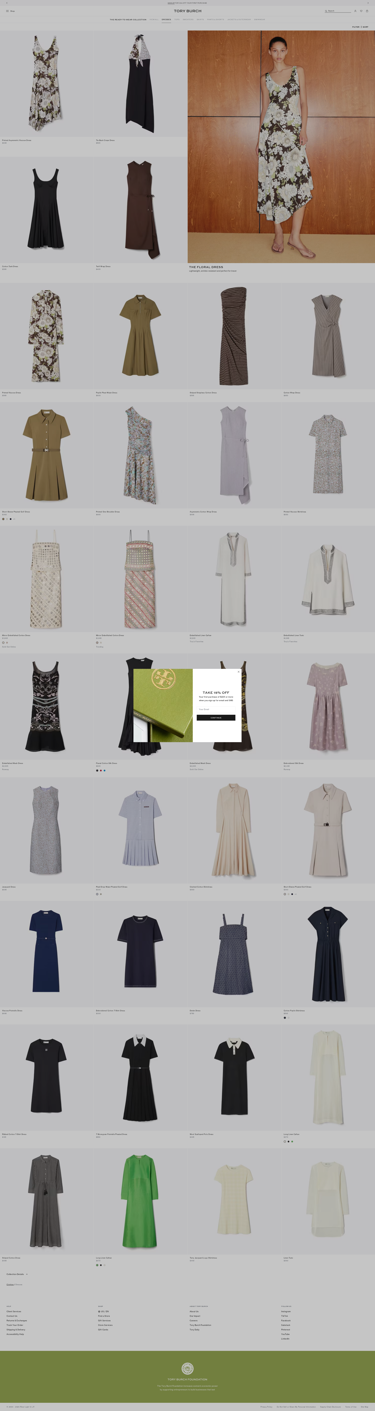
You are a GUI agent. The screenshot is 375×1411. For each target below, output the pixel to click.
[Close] (239, 672)
